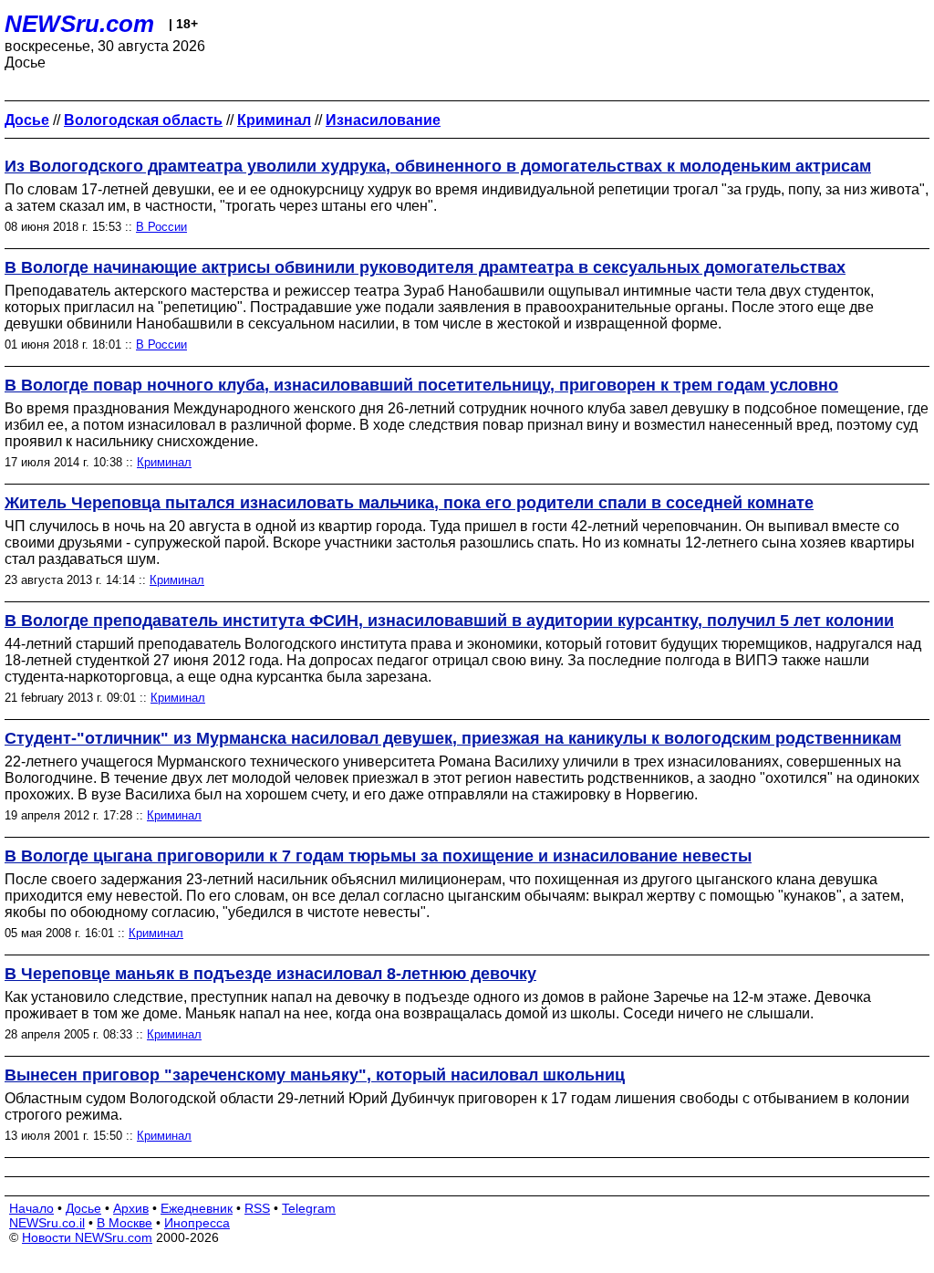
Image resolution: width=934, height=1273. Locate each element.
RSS (257, 1208)
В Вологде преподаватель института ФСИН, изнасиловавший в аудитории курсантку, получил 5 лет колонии (449, 620)
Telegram (309, 1208)
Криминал (164, 462)
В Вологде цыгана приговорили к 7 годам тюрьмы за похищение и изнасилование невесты (378, 856)
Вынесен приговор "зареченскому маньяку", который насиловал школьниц (315, 1075)
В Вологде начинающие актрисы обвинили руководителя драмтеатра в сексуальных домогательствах (425, 267)
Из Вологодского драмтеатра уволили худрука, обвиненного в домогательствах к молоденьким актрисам (438, 166)
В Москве (124, 1223)
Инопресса (197, 1223)
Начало (31, 1208)
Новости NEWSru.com (87, 1237)
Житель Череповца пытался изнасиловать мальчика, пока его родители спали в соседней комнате (409, 503)
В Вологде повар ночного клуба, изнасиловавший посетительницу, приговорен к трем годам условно (421, 385)
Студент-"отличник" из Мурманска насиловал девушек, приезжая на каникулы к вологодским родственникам (453, 738)
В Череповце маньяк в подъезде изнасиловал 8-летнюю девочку (270, 974)
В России (161, 227)
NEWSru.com (79, 23)
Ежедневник (197, 1208)
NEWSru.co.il (47, 1223)
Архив (131, 1208)
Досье (83, 1208)
